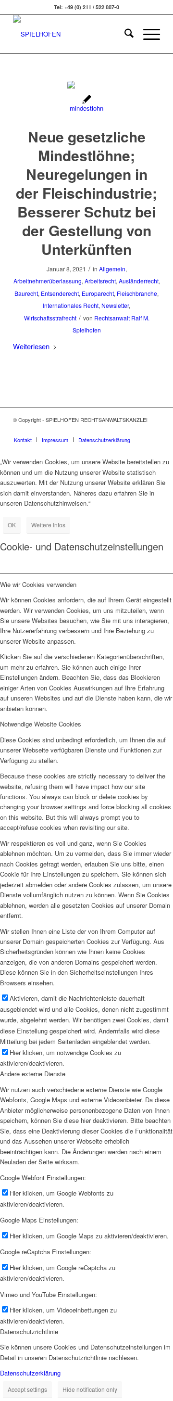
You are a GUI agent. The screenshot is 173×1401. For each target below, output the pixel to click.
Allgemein (112, 269)
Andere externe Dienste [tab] (32, 1073)
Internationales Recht (71, 305)
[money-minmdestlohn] (86, 100)
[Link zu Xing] (138, 429)
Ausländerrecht (139, 281)
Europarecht (98, 293)
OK (12, 525)
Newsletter (115, 305)
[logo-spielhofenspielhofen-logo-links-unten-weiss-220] (72, 34)
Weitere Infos (48, 525)
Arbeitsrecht (100, 281)
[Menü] (147, 34)
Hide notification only (89, 1389)
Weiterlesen (31, 346)
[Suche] (124, 34)
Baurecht (26, 293)
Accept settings (27, 1389)
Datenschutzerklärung (30, 1372)
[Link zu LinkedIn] (153, 429)
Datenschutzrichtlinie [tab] (29, 1331)
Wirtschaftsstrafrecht (50, 318)
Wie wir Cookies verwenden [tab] (38, 584)
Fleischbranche (137, 293)
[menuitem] (124, 34)
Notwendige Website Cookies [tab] (40, 723)
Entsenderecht (60, 293)
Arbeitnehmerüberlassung (47, 281)
